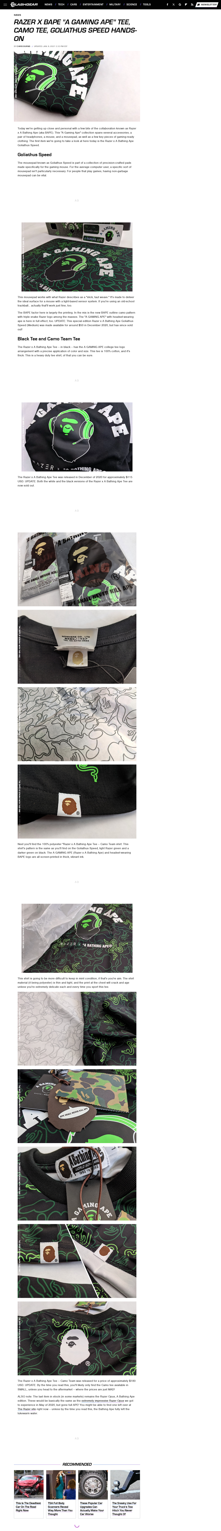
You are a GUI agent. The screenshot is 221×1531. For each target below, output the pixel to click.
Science (132, 4)
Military (115, 4)
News (48, 4)
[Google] (179, 4)
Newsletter (209, 4)
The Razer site (27, 1409)
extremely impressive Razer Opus (103, 1400)
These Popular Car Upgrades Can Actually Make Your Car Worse (92, 1508)
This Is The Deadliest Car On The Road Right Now (28, 1506)
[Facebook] (167, 4)
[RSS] (192, 4)
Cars (73, 4)
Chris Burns (23, 46)
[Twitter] (173, 4)
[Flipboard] (186, 4)
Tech (61, 4)
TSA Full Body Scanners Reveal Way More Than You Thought (60, 1508)
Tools (147, 4)
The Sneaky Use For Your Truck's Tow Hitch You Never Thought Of (124, 1508)
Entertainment (93, 4)
